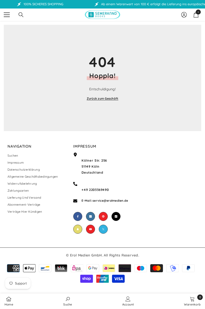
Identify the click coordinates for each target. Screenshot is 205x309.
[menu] (7, 15)
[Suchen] (21, 15)
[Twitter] (103, 229)
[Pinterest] (103, 216)
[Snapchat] (77, 229)
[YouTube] (90, 229)
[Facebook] (77, 216)
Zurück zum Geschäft (102, 98)
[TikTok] (116, 216)
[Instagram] (90, 216)
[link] (67, 301)
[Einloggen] (184, 15)
